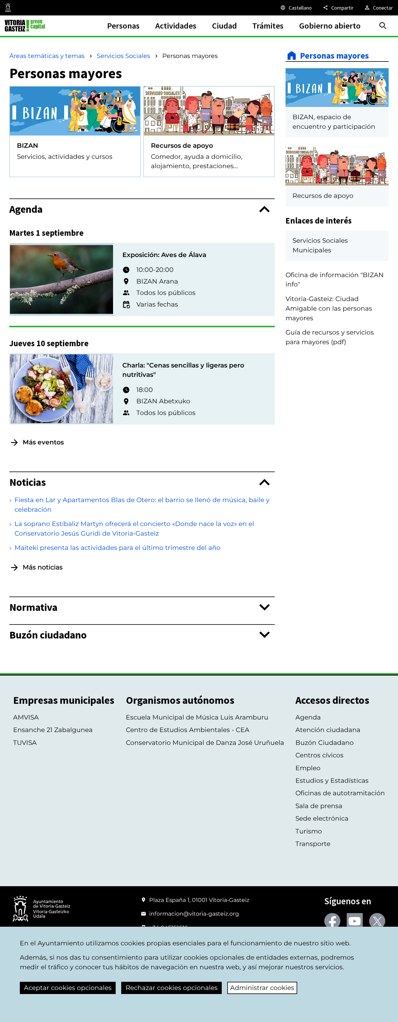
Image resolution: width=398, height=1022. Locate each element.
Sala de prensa (318, 806)
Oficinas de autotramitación (340, 793)
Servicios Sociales (123, 55)
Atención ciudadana (327, 730)
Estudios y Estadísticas (332, 780)
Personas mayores (334, 55)
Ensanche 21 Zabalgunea (53, 730)
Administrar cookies (262, 988)
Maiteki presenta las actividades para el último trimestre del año (118, 548)
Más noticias (43, 567)
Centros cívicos (319, 755)
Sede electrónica (321, 818)
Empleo (307, 768)
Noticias (27, 482)
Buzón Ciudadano (324, 743)
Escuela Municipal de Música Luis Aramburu (197, 717)
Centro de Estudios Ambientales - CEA (187, 730)
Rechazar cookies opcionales (172, 988)
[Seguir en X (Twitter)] (377, 921)
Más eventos (43, 442)
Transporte (312, 844)
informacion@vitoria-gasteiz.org (194, 913)
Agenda (26, 209)
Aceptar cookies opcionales (68, 988)
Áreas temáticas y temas (46, 55)
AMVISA (26, 717)
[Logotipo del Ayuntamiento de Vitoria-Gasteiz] (41, 909)
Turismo (308, 831)
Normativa (33, 607)
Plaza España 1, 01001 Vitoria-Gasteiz (199, 899)
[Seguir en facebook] (332, 921)
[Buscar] (382, 26)
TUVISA (25, 743)
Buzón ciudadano (48, 634)
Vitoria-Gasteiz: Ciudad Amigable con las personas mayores (329, 308)
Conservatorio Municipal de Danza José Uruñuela (205, 743)
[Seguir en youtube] (355, 921)
